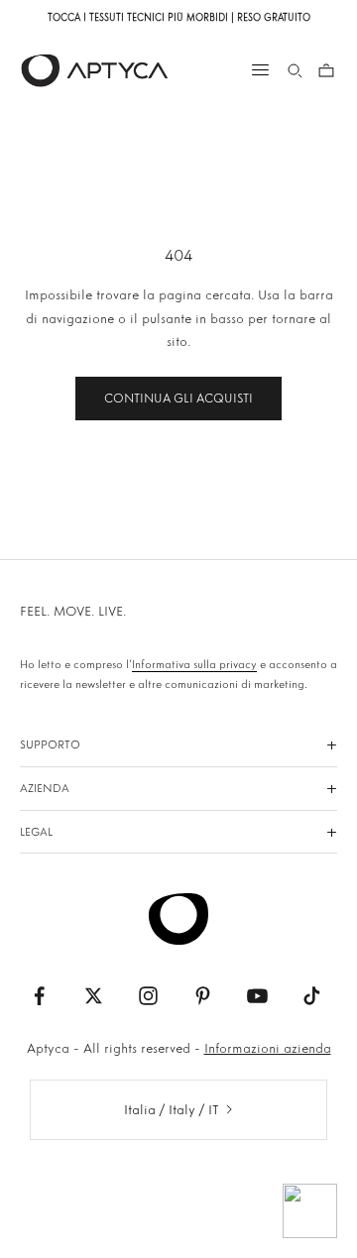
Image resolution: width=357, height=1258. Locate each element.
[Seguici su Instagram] (148, 995)
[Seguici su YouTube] (257, 995)
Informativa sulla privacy (194, 664)
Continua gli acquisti (178, 398)
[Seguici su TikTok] (311, 995)
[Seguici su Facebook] (39, 995)
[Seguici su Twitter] (93, 995)
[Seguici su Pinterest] (202, 995)
